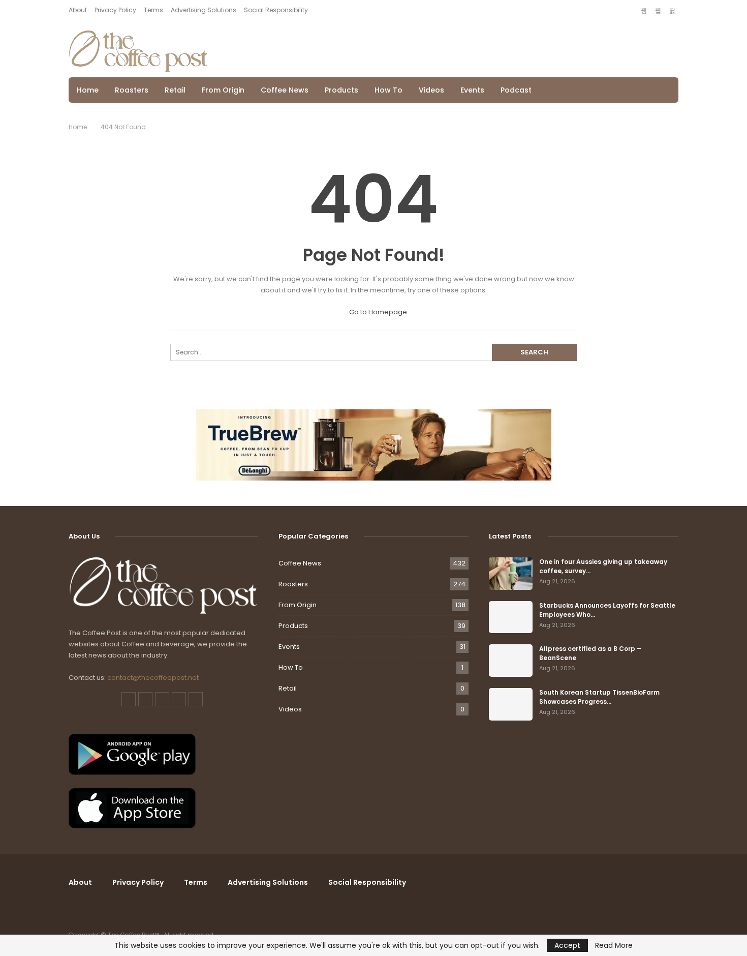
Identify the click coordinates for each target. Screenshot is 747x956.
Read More (614, 945)
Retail (175, 90)
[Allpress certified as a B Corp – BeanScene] (511, 660)
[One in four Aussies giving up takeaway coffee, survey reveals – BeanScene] (511, 573)
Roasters (131, 90)
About (78, 10)
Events (472, 90)
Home (88, 90)
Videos (431, 90)
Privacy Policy (115, 10)
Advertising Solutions (203, 10)
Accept (567, 945)
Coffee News (284, 90)
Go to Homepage (377, 312)
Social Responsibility (276, 10)
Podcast (516, 90)
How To (388, 90)
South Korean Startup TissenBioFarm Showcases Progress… (599, 697)
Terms (153, 10)
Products (341, 90)
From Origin (223, 90)
